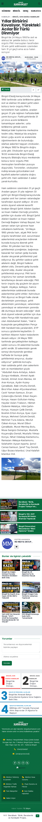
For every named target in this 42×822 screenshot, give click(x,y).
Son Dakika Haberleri (27, 792)
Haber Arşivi (10, 798)
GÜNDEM (6, 10)
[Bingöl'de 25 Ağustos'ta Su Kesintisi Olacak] (31, 565)
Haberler (5, 17)
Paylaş (6, 89)
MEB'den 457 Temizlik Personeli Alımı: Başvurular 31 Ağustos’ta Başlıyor (24, 710)
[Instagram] (23, 763)
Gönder (6, 663)
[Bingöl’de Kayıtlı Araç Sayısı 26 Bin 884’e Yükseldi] (11, 587)
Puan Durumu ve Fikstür (29, 785)
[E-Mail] (16, 547)
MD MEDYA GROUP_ (23, 542)
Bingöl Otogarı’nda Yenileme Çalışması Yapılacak (30, 596)
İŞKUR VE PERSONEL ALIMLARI (19, 692)
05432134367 (22, 749)
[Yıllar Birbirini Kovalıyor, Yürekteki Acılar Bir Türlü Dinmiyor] (21, 74)
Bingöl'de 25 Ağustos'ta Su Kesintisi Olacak (28, 574)
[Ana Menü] (2, 4)
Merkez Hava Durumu (28, 778)
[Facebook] (15, 763)
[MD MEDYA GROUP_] (7, 543)
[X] (19, 763)
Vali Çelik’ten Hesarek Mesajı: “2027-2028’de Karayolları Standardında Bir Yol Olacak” (11, 618)
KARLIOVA (36, 10)
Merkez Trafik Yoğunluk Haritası (10, 785)
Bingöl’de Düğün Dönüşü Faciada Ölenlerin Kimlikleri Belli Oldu (12, 683)
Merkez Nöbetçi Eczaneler (11, 778)
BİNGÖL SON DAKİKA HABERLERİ (26, 17)
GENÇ (25, 10)
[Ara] (39, 3)
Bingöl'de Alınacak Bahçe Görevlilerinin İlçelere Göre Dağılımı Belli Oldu (25, 697)
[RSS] (27, 763)
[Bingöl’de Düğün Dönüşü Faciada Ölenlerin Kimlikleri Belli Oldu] (11, 565)
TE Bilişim (26, 808)
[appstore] (21, 768)
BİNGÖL (16, 10)
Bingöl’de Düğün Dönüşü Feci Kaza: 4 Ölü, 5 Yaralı (35, 683)
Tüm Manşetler (11, 791)
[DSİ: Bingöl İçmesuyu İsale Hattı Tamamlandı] (31, 607)
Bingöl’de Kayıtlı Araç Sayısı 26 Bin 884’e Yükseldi (11, 596)
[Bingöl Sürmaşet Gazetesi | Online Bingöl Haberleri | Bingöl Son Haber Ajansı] (20, 4)
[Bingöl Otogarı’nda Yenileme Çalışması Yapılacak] (31, 587)
